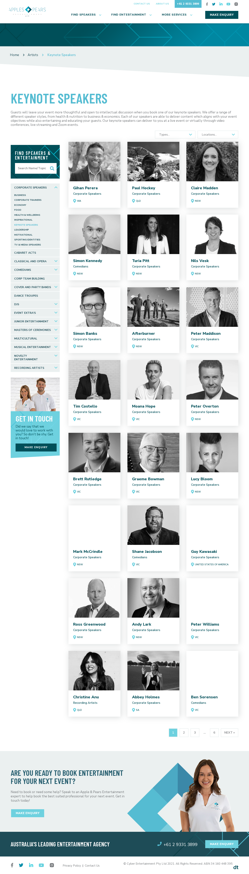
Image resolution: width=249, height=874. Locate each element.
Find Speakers (83, 15)
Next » (229, 732)
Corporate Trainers (27, 200)
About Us (162, 3)
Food (17, 210)
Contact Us (142, 3)
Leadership (21, 229)
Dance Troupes (26, 296)
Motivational (23, 234)
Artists (33, 55)
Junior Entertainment (31, 321)
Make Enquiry (222, 15)
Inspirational (23, 219)
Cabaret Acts (25, 253)
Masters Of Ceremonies (32, 330)
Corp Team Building (29, 279)
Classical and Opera (30, 261)
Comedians (22, 270)
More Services (174, 15)
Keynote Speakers (26, 225)
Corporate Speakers (30, 187)
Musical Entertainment (32, 347)
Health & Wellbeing (27, 215)
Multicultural (25, 338)
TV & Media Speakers (27, 244)
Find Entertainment (128, 15)
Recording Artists (29, 368)
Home (14, 55)
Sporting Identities (27, 239)
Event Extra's (25, 313)
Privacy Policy (72, 866)
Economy (20, 205)
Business (20, 195)
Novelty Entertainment (26, 357)
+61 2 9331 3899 (188, 4)
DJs (16, 304)
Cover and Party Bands (32, 287)
